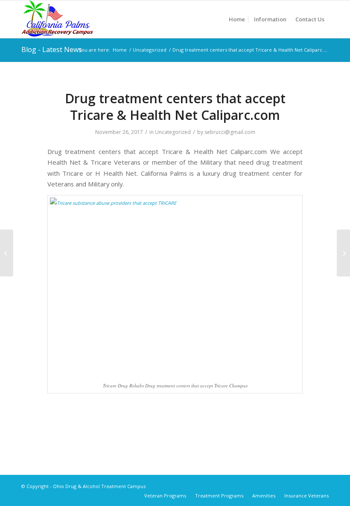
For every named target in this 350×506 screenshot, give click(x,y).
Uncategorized (173, 132)
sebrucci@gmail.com (229, 132)
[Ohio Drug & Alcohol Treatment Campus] (57, 19)
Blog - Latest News (51, 49)
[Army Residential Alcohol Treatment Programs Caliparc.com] (6, 253)
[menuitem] (237, 19)
